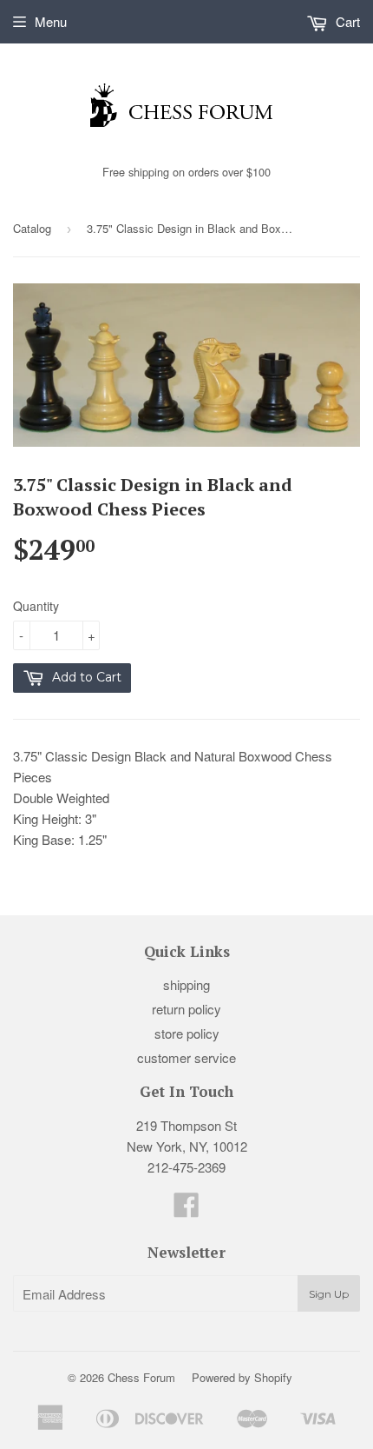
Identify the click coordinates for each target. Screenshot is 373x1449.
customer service (186, 1057)
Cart (346, 21)
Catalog (32, 228)
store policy (186, 1033)
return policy (186, 1009)
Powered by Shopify (242, 1377)
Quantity (36, 606)
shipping (186, 984)
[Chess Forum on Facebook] (186, 1209)
